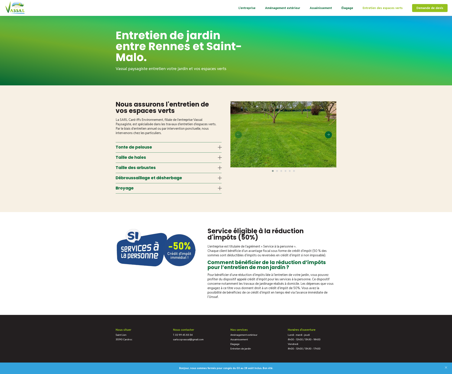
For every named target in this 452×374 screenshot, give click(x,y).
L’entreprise (247, 8)
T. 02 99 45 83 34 (183, 334)
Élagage (347, 8)
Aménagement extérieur (282, 8)
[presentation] (238, 134)
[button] (273, 171)
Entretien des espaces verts (383, 8)
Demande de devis (430, 8)
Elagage (235, 344)
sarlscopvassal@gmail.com (188, 339)
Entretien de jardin (240, 348)
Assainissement (321, 8)
